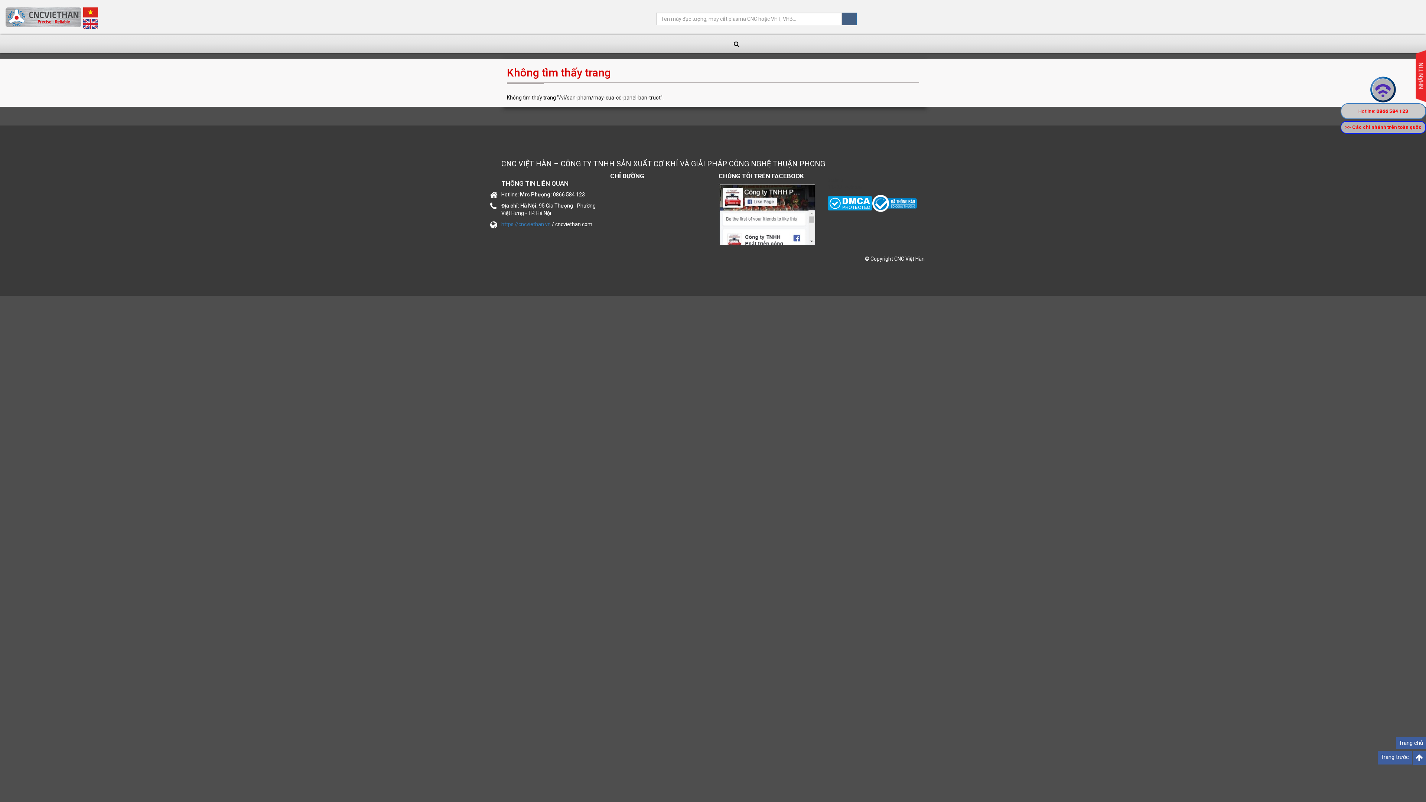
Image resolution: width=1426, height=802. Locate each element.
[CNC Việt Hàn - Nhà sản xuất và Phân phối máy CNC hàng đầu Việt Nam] (894, 203)
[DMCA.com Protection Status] (849, 203)
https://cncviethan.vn (526, 224)
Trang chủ (1411, 743)
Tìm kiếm (849, 19)
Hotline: (1383, 111)
